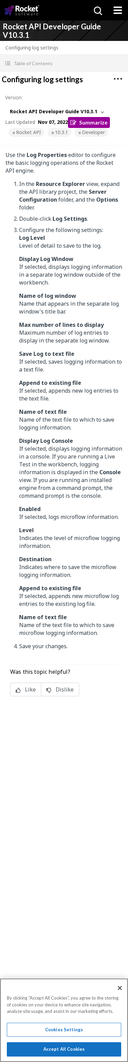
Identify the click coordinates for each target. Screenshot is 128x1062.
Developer (93, 132)
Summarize (93, 122)
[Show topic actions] (118, 79)
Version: (14, 97)
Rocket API (28, 132)
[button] (64, 63)
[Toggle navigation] (118, 10)
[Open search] (97, 10)
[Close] (119, 987)
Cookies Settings (64, 1029)
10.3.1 (61, 132)
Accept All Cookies (64, 1049)
